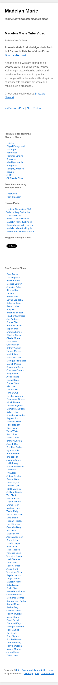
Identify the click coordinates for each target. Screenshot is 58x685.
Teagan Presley (14, 521)
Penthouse (11, 152)
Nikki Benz (11, 341)
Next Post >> (34, 108)
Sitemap (28, 673)
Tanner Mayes (13, 351)
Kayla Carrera (13, 489)
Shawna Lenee (14, 332)
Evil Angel (11, 149)
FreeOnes (11, 193)
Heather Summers (15, 316)
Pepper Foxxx (13, 418)
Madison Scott (13, 421)
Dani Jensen (12, 274)
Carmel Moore (13, 610)
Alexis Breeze (13, 280)
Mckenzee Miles (14, 514)
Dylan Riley (12, 412)
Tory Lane (11, 562)
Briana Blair (12, 322)
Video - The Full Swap (17, 218)
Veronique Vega (14, 572)
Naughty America (15, 168)
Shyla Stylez (12, 588)
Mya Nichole (12, 450)
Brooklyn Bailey (14, 447)
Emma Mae (12, 296)
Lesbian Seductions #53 (18, 209)
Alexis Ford (12, 569)
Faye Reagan (13, 424)
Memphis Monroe (15, 597)
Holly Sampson (14, 645)
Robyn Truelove (14, 613)
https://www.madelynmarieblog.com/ (34, 670)
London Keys (13, 543)
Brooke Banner (14, 639)
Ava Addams (12, 319)
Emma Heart (12, 505)
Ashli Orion (12, 546)
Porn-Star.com (13, 197)
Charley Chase (14, 335)
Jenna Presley (13, 642)
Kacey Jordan (13, 565)
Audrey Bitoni (13, 453)
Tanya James (13, 578)
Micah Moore (13, 402)
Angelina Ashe (13, 287)
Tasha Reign (12, 511)
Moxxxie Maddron (15, 591)
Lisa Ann (10, 293)
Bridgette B (12, 456)
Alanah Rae (12, 444)
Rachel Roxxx (13, 604)
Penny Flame (13, 383)
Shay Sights (12, 636)
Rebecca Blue (13, 303)
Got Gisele (11, 633)
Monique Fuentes (15, 626)
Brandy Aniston (14, 440)
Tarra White (12, 431)
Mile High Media (14, 162)
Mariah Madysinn (15, 466)
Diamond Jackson (15, 408)
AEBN (9, 175)
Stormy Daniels (14, 325)
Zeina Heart (12, 655)
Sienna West (12, 479)
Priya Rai (11, 473)
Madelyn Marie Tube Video (25, 33)
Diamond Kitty (13, 623)
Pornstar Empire (14, 156)
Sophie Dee (12, 328)
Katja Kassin (12, 585)
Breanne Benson (15, 312)
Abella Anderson (14, 537)
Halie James (12, 629)
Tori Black (11, 495)
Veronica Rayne (14, 556)
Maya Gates (12, 437)
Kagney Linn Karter (16, 601)
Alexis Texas (12, 376)
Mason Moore (13, 649)
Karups (10, 172)
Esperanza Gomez (15, 399)
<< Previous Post (14, 108)
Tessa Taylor (12, 482)
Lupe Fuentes (13, 501)
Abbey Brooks (13, 476)
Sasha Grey (12, 607)
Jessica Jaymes (14, 405)
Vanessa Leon (13, 553)
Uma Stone (12, 517)
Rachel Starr (12, 380)
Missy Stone (12, 617)
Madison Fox (13, 508)
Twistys (10, 143)
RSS (37, 673)
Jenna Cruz (12, 392)
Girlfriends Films (14, 178)
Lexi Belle (11, 469)
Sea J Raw (11, 434)
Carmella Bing (13, 527)
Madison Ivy (12, 533)
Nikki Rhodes (13, 549)
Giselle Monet (13, 338)
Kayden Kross (13, 575)
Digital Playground (15, 146)
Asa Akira (11, 530)
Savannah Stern (14, 367)
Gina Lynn (11, 428)
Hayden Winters (14, 396)
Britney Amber (13, 348)
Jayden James (13, 460)
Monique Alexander (16, 360)
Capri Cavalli (12, 620)
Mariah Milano (13, 364)
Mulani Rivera (13, 498)
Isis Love (10, 386)
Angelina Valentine (15, 415)
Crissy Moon (12, 344)
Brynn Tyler (12, 540)
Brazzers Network (15, 55)
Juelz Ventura (13, 559)
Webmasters (47, 673)
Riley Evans (12, 373)
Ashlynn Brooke (14, 492)
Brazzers (10, 159)
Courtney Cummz (15, 370)
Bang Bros (11, 165)
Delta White (12, 389)
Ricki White (12, 290)
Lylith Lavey (12, 463)
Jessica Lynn (12, 485)
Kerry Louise (12, 306)
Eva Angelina (13, 277)
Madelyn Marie (21, 10)
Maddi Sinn (12, 354)
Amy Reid (11, 309)
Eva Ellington (13, 524)
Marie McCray (13, 357)
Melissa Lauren (14, 284)
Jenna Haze (12, 652)
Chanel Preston (14, 594)
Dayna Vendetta (14, 300)
